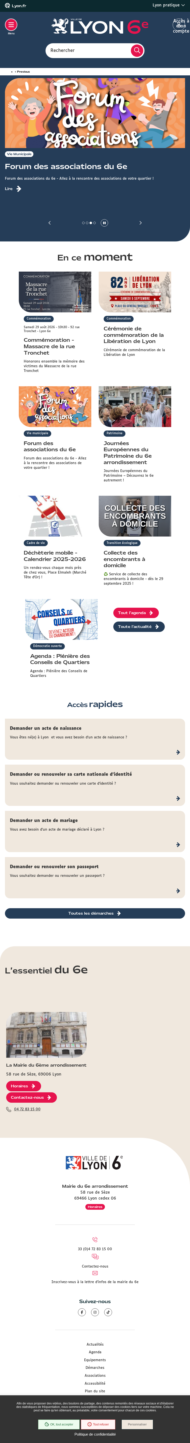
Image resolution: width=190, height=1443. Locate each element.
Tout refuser (101, 1424)
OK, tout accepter (61, 1424)
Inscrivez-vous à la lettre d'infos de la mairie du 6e (95, 1282)
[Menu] (11, 25)
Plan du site (95, 1391)
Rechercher (62, 50)
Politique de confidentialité (95, 1434)
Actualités (95, 1344)
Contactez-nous (95, 1266)
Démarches (95, 1368)
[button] (49, 223)
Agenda (95, 1352)
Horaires (95, 1207)
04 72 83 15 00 (27, 1109)
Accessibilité (95, 1383)
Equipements (95, 1360)
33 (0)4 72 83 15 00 (95, 1249)
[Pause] (104, 223)
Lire (9, 189)
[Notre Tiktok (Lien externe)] (108, 1312)
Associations (95, 1376)
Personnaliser (137, 1424)
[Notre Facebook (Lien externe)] (82, 1312)
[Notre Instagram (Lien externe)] (95, 1312)
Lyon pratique (167, 5)
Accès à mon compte (179, 25)
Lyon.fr (19, 6)
